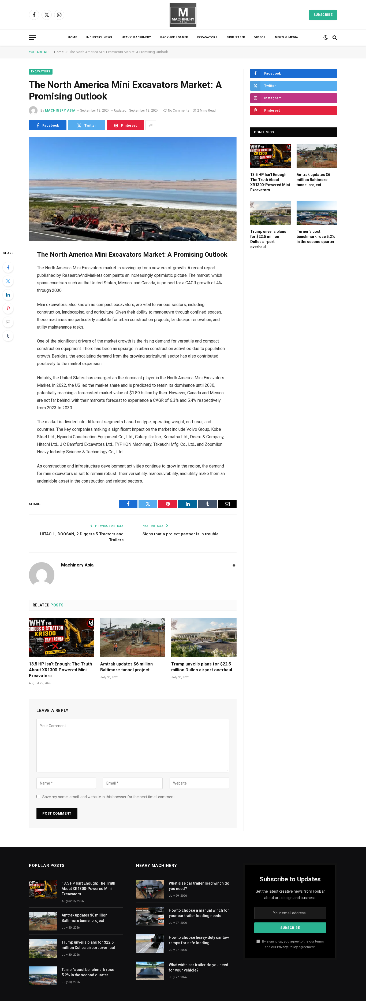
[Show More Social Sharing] (150, 125)
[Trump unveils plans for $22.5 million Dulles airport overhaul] (204, 637)
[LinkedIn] (8, 294)
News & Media (286, 37)
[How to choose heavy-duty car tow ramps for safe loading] (150, 943)
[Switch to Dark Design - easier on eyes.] (325, 37)
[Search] (334, 38)
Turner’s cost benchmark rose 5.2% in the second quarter (316, 236)
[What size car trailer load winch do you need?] (150, 889)
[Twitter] (8, 281)
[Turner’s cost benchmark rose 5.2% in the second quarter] (317, 213)
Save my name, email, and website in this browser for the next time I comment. (108, 797)
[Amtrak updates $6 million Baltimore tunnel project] (133, 637)
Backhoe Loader (174, 37)
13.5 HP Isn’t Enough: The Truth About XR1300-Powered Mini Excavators (60, 669)
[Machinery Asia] (183, 15)
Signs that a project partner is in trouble (181, 534)
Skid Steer (236, 37)
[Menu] (32, 38)
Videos (260, 37)
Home (72, 37)
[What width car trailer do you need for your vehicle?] (150, 971)
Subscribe (323, 15)
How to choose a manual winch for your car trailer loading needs (199, 913)
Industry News (99, 37)
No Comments (178, 110)
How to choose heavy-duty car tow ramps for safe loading (199, 940)
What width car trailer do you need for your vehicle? (198, 967)
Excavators (207, 37)
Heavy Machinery (136, 37)
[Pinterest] (8, 308)
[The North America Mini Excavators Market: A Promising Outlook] (133, 189)
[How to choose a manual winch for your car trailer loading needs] (150, 916)
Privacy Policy (287, 947)
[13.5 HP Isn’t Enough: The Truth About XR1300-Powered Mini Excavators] (61, 637)
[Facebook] (8, 267)
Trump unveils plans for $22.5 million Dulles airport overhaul (201, 666)
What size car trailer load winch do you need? (199, 886)
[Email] (8, 322)
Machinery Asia (60, 110)
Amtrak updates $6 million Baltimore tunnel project (126, 666)
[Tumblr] (8, 335)
